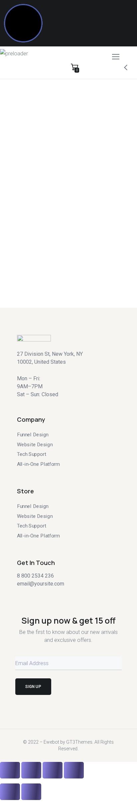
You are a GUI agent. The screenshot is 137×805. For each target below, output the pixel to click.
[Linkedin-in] (67, 594)
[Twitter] (19, 594)
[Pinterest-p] (55, 594)
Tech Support (31, 454)
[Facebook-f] (31, 594)
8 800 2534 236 (35, 576)
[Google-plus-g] (43, 594)
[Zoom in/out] (74, 273)
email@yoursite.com (40, 584)
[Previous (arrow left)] (10, 294)
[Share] (31, 273)
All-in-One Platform (38, 464)
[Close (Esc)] (10, 273)
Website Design (35, 444)
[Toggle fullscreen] (53, 273)
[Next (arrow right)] (31, 294)
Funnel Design (33, 435)
